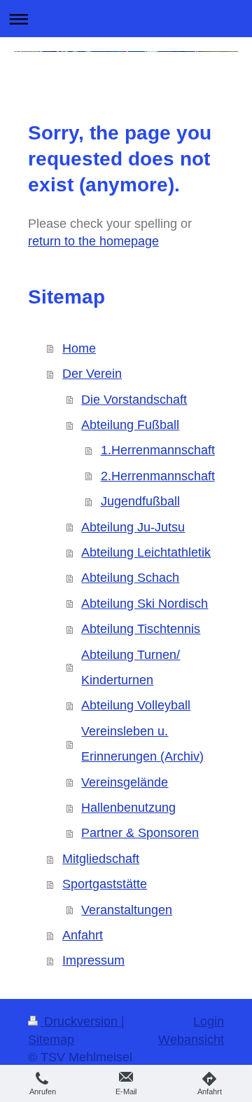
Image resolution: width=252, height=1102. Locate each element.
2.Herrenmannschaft (158, 476)
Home (79, 348)
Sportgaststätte (104, 884)
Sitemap (51, 1040)
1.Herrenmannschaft (158, 450)
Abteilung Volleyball (135, 705)
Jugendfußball (140, 501)
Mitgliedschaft (100, 859)
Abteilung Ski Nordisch (144, 604)
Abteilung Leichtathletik (146, 552)
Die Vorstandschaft (134, 400)
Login (208, 1021)
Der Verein (92, 374)
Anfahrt (82, 935)
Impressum (93, 960)
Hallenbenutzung (128, 808)
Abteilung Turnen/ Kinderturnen (130, 667)
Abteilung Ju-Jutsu (133, 527)
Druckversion (81, 1021)
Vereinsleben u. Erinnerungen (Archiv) (142, 743)
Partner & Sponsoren (140, 833)
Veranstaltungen (126, 910)
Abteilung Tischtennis (140, 629)
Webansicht (191, 1040)
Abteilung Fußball (130, 425)
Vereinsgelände (124, 782)
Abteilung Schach (130, 578)
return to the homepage (93, 241)
